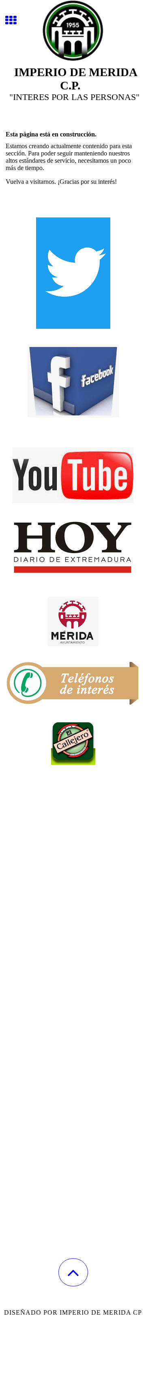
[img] (73, 30)
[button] (73, 1272)
